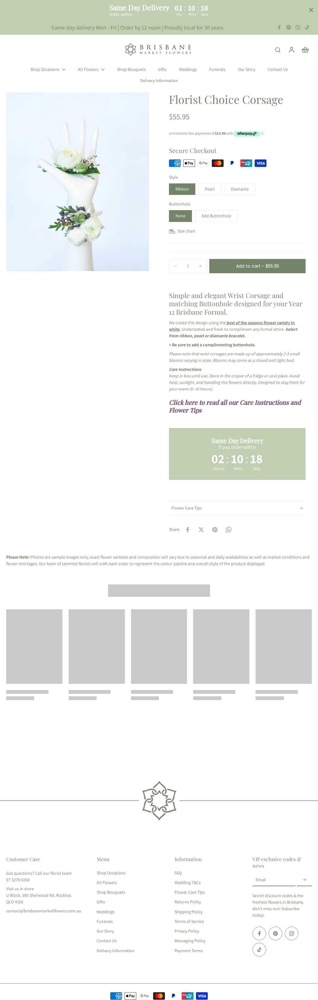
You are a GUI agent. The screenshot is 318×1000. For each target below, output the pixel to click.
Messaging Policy (190, 940)
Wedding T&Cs (188, 882)
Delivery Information (115, 950)
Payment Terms (189, 950)
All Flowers (107, 882)
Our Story (105, 931)
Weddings (106, 912)
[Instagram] (297, 27)
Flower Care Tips (190, 892)
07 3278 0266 (18, 879)
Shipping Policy (188, 912)
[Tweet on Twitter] (201, 530)
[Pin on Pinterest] (215, 530)
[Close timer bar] (311, 10)
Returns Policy (188, 902)
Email (261, 879)
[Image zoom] (77, 181)
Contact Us (107, 940)
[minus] (175, 266)
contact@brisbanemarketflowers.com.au (43, 911)
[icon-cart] (305, 49)
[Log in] (291, 49)
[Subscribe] (304, 880)
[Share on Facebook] (187, 530)
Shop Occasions (111, 873)
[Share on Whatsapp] (228, 530)
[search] (277, 49)
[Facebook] (279, 27)
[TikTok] (307, 27)
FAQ (178, 873)
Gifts (101, 902)
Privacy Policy (187, 931)
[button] (257, 266)
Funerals (105, 921)
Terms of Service (189, 921)
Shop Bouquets (111, 892)
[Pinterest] (288, 27)
